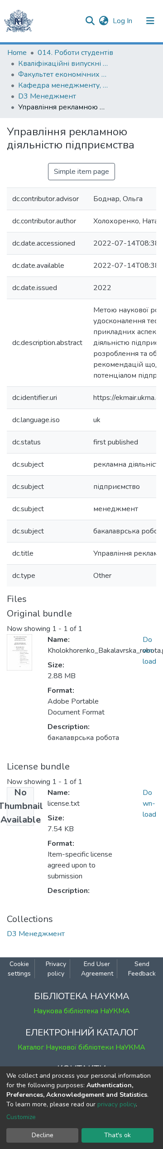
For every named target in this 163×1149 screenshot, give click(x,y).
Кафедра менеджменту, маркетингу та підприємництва (63, 85)
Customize (21, 1117)
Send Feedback (142, 969)
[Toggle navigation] (150, 21)
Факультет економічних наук (63, 74)
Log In (123, 21)
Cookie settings (19, 969)
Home (17, 53)
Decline (42, 1135)
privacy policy (116, 1104)
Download (149, 650)
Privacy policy (56, 969)
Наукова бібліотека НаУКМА (82, 1011)
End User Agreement (97, 969)
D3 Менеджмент (47, 96)
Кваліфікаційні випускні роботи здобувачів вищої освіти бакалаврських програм (63, 64)
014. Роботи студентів (75, 53)
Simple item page (81, 172)
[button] (103, 20)
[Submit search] (90, 21)
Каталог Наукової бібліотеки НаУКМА (81, 1047)
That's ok (117, 1135)
